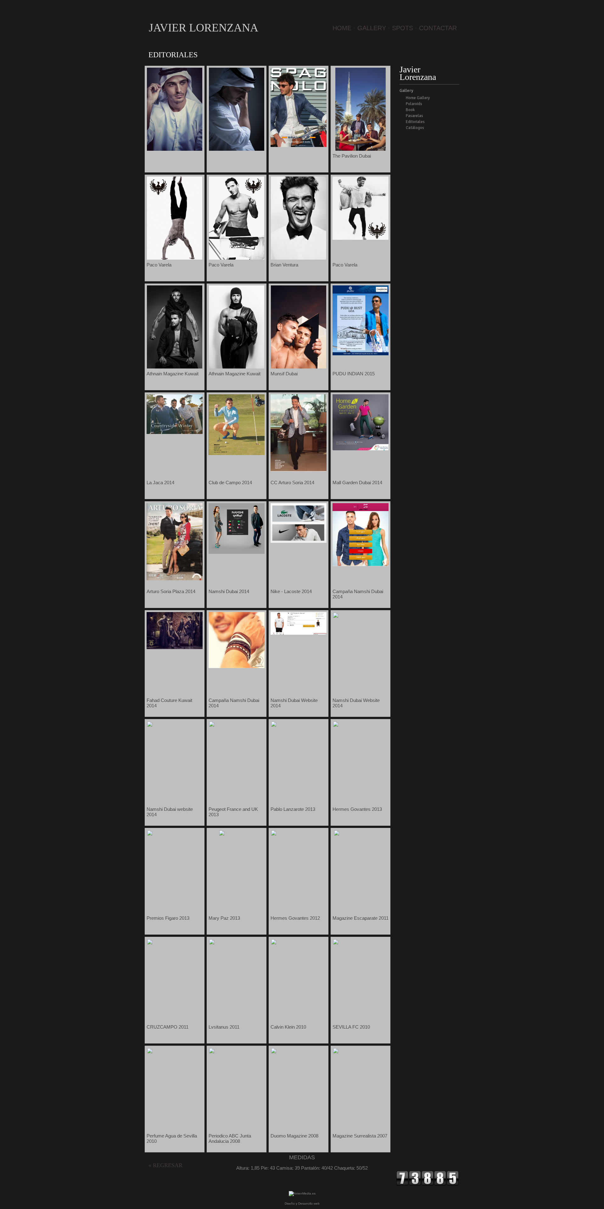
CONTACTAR (438, 28)
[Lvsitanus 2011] (237, 1006)
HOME (342, 28)
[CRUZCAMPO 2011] (175, 1011)
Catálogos (415, 127)
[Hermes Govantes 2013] (361, 792)
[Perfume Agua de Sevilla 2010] (175, 1124)
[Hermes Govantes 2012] (299, 868)
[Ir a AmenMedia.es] (302, 1193)
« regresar (165, 1165)
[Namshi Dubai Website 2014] (299, 633)
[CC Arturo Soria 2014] (299, 469)
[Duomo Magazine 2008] (299, 1129)
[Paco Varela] (174, 258)
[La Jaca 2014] (175, 432)
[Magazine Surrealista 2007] (361, 1122)
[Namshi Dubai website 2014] (175, 743)
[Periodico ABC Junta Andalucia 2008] (237, 1122)
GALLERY (371, 28)
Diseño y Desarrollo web (302, 1203)
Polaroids (414, 103)
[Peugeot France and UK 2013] (237, 744)
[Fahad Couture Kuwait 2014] (175, 647)
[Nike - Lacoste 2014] (299, 541)
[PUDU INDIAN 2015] (361, 353)
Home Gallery (418, 97)
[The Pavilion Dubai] (360, 149)
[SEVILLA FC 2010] (361, 974)
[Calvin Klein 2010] (299, 1018)
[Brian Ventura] (298, 258)
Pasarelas (414, 115)
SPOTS (402, 28)
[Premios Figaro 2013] (175, 856)
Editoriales (415, 121)
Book (410, 109)
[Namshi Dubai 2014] (237, 552)
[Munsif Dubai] (298, 366)
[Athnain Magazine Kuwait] (174, 366)
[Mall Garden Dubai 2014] (361, 448)
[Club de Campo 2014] (237, 453)
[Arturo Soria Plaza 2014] (175, 578)
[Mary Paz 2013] (237, 911)
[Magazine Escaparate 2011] (360, 911)
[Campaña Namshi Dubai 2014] (361, 564)
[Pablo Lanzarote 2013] (299, 798)
